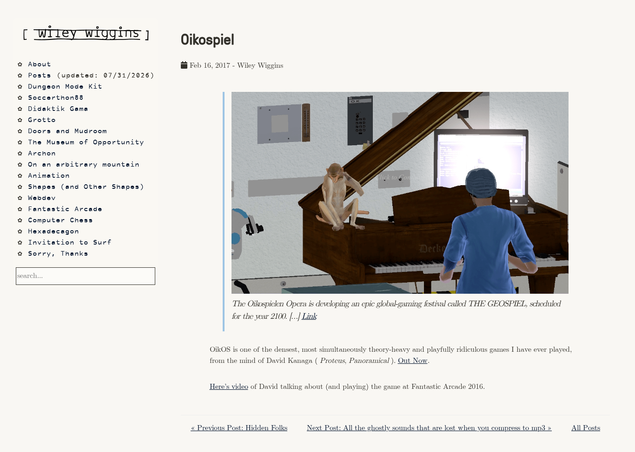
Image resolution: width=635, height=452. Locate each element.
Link (309, 316)
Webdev (42, 198)
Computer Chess (60, 221)
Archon (42, 154)
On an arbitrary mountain (83, 165)
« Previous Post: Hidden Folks (239, 428)
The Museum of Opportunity (86, 143)
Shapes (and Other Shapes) (86, 187)
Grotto (42, 120)
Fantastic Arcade (65, 209)
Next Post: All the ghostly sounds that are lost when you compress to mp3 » (429, 428)
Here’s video (229, 387)
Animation (49, 176)
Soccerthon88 (56, 98)
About (39, 65)
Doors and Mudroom (67, 131)
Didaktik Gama (58, 109)
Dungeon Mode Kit (65, 87)
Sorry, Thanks (58, 254)
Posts (39, 76)
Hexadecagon (53, 232)
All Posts (585, 428)
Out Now (413, 361)
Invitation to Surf (70, 243)
